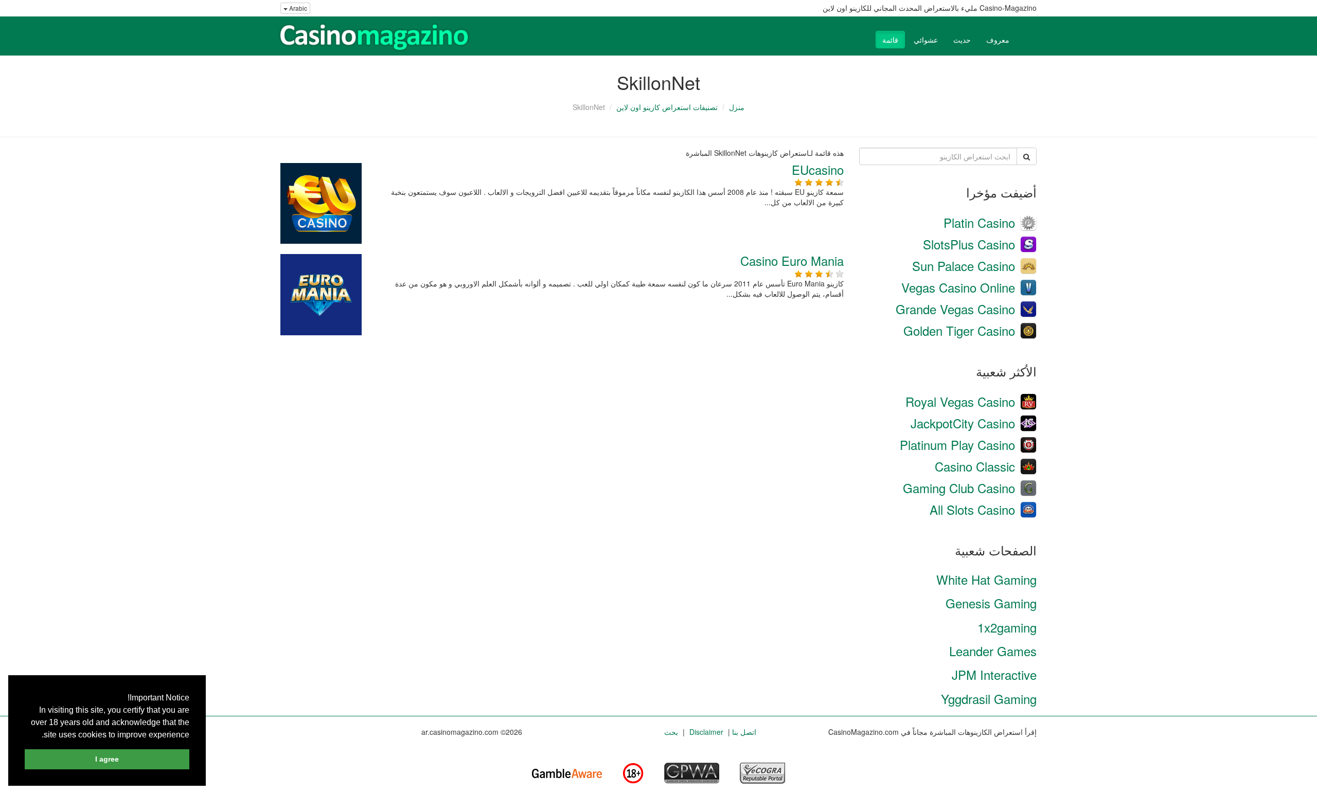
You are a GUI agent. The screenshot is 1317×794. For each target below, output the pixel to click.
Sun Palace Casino (963, 266)
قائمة (890, 39)
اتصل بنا (744, 732)
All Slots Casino (972, 509)
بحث (671, 732)
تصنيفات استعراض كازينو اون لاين (667, 107)
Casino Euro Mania (792, 260)
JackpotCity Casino (963, 423)
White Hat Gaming (986, 579)
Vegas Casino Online (958, 287)
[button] (38, 735)
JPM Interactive (994, 674)
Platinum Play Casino (957, 445)
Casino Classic (975, 466)
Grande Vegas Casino (955, 309)
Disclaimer (706, 732)
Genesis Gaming (991, 603)
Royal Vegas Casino (960, 401)
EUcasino (818, 169)
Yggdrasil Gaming (989, 699)
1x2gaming (1007, 627)
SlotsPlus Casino (969, 244)
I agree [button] (107, 759)
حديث (962, 39)
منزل (736, 107)
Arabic (297, 8)
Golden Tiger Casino (959, 330)
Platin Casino (979, 222)
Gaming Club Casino (959, 488)
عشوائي (926, 39)
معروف (997, 39)
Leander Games (993, 651)
